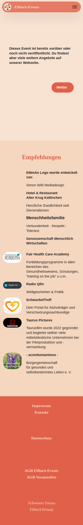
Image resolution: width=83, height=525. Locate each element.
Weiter (62, 87)
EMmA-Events (26, 7)
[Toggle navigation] (74, 6)
